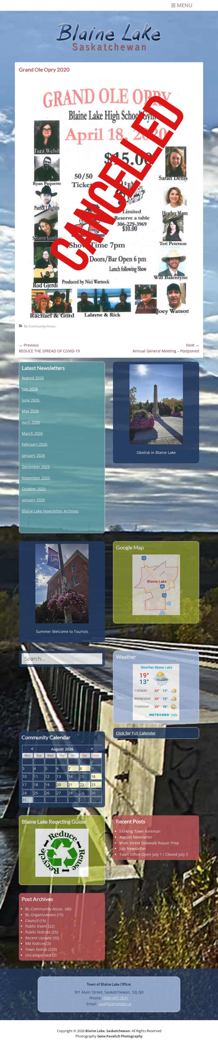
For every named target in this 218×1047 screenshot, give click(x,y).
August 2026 (33, 377)
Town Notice (36, 949)
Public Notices (38, 932)
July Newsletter (132, 848)
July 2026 (30, 388)
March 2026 (32, 433)
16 (96, 776)
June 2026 (30, 400)
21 (73, 785)
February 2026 (34, 444)
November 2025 (36, 477)
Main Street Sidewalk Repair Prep (149, 842)
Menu (184, 5)
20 (62, 785)
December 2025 (36, 466)
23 (96, 785)
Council (32, 920)
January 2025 (33, 499)
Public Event (36, 926)
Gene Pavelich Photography (119, 1036)
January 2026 (33, 455)
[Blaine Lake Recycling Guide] (62, 853)
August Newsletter (135, 837)
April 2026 (31, 422)
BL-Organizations (40, 914)
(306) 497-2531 (115, 997)
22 (85, 785)
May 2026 (30, 411)
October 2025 (34, 488)
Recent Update (38, 937)
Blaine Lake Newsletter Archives (50, 511)
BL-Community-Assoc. (40, 326)
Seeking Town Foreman (140, 831)
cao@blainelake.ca (114, 1003)
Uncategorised (38, 955)
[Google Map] (156, 584)
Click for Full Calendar (136, 733)
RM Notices (35, 943)
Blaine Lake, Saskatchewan (107, 1030)
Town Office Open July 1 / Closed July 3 (153, 854)
